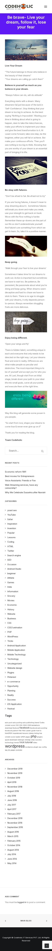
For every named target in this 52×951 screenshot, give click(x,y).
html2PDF (8, 733)
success (38, 740)
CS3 (17, 725)
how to (38, 731)
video (35, 743)
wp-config (43, 747)
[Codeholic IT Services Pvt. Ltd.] (19, 7)
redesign (20, 740)
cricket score (10, 725)
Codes (42, 723)
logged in (21, 902)
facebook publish (11, 731)
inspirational (17, 733)
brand (37, 723)
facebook (25, 727)
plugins (40, 737)
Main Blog (26, 921)
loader (18, 737)
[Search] (26, 450)
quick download (11, 740)
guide (33, 731)
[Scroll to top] (47, 945)
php (33, 736)
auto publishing (28, 723)
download (8, 728)
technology (9, 743)
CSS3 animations (33, 725)
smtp (33, 740)
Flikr (20, 731)
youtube (19, 750)
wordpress (15, 746)
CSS (20, 725)
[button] (45, 6)
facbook (16, 728)
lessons (25, 733)
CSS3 (25, 725)
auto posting (17, 723)
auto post (8, 723)
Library (31, 733)
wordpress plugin (31, 747)
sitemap (28, 740)
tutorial (28, 742)
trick (22, 742)
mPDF (23, 737)
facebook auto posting (38, 728)
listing (36, 733)
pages (28, 737)
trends (16, 743)
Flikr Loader (26, 731)
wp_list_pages (10, 750)
